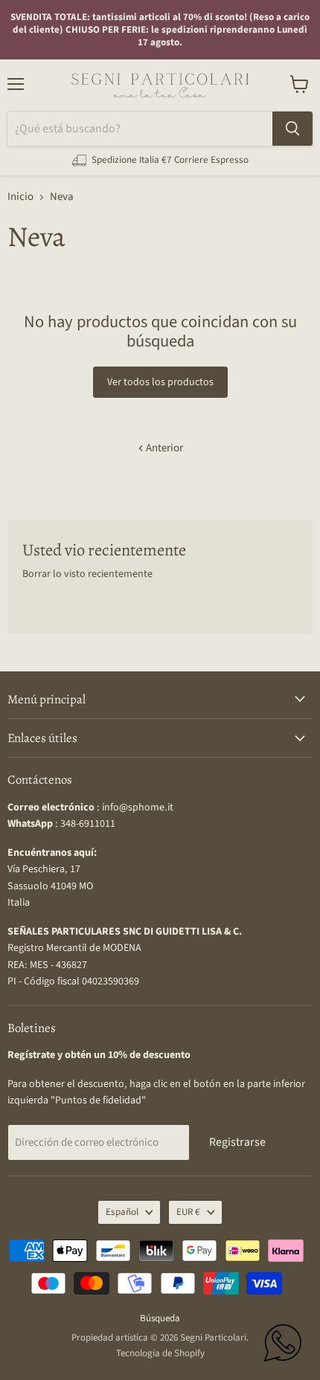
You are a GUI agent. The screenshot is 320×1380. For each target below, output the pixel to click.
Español (122, 1212)
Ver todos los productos (160, 382)
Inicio (20, 196)
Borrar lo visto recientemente (87, 574)
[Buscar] (292, 129)
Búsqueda (160, 1318)
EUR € (188, 1212)
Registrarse (237, 1142)
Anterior (163, 448)
